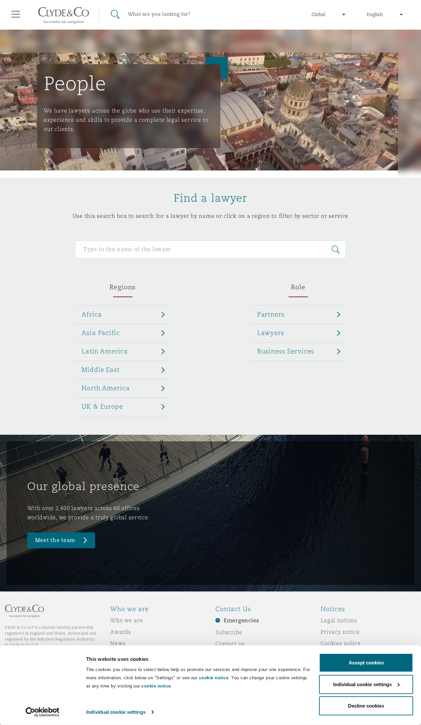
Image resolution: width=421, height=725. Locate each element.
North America (106, 388)
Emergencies (241, 620)
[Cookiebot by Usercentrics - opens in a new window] (42, 712)
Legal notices (339, 620)
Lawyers (270, 333)
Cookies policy (341, 643)
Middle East (100, 370)
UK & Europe (102, 406)
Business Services (285, 351)
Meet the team (55, 540)
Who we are (126, 620)
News (117, 643)
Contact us (230, 643)
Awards (120, 632)
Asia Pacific (101, 333)
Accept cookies (366, 662)
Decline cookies (366, 706)
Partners (271, 314)
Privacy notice (340, 632)
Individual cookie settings (116, 712)
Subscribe (228, 632)
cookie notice (214, 677)
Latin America (105, 351)
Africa (92, 314)
